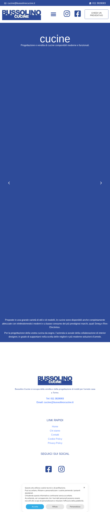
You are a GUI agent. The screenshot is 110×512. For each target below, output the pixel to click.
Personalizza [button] (75, 507)
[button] (53, 14)
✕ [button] (84, 487)
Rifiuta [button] (55, 507)
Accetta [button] (35, 507)
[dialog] (55, 498)
